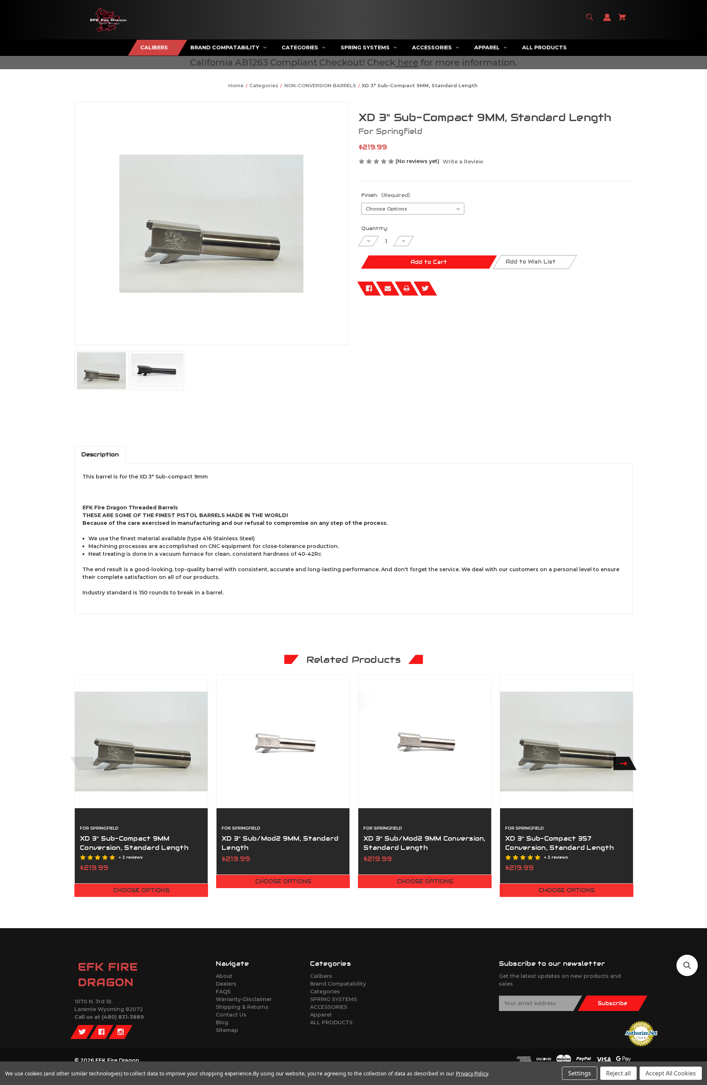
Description (100, 454)
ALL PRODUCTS (331, 1022)
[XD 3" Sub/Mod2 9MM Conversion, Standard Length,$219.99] (424, 741)
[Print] (406, 288)
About (224, 976)
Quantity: (374, 228)
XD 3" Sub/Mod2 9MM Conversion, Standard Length (424, 843)
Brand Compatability (338, 983)
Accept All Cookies (671, 1073)
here (408, 62)
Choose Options (141, 890)
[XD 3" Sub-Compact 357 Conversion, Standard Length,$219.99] (566, 741)
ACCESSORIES (328, 1007)
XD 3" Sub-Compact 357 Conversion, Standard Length (559, 843)
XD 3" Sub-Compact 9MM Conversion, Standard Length (134, 843)
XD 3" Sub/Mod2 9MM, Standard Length (280, 843)
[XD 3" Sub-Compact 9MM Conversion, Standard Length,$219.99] (141, 741)
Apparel (320, 1014)
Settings (579, 1073)
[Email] (387, 288)
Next (625, 763)
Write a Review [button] (463, 161)
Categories (325, 991)
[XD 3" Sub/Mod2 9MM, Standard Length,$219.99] (283, 741)
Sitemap (227, 1030)
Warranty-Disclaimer (244, 999)
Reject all (618, 1073)
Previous (82, 763)
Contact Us (231, 1014)
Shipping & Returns (242, 1007)
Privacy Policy (472, 1073)
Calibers (321, 976)
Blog (222, 1022)
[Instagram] (120, 1032)
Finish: (385, 195)
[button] (687, 965)
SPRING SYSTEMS (333, 999)
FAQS (223, 991)
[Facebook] (369, 288)
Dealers (226, 983)
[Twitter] (425, 288)
